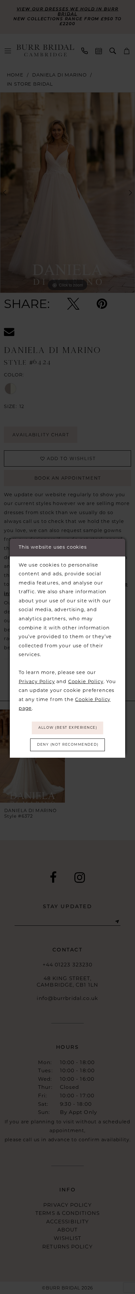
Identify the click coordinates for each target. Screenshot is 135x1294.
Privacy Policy (37, 681)
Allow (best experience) (67, 727)
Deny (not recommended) (68, 744)
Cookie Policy (86, 681)
